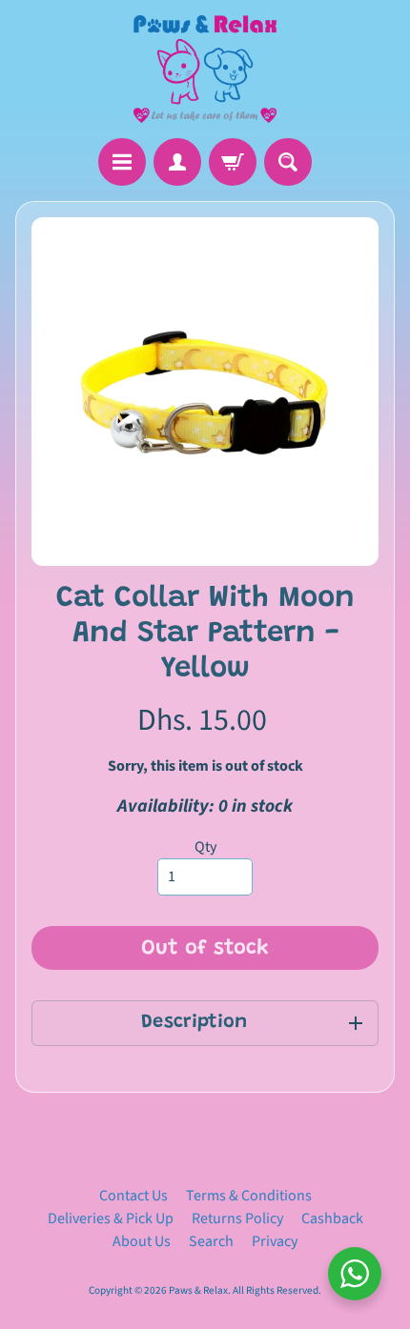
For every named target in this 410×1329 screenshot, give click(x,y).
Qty (205, 846)
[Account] (177, 162)
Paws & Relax (198, 1290)
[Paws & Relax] (205, 69)
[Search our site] (288, 162)
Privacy (274, 1241)
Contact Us (133, 1195)
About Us (142, 1241)
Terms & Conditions (249, 1195)
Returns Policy (237, 1218)
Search (211, 1241)
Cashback (332, 1218)
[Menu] (122, 162)
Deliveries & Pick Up (111, 1218)
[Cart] (232, 162)
